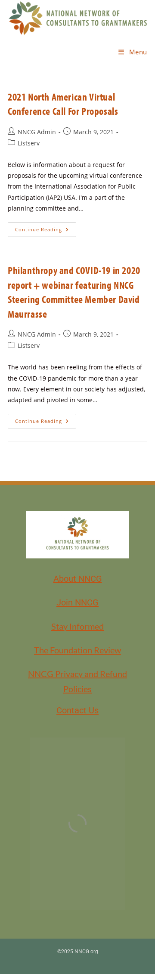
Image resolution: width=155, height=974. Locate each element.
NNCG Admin (37, 132)
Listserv (29, 143)
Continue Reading (45, 227)
